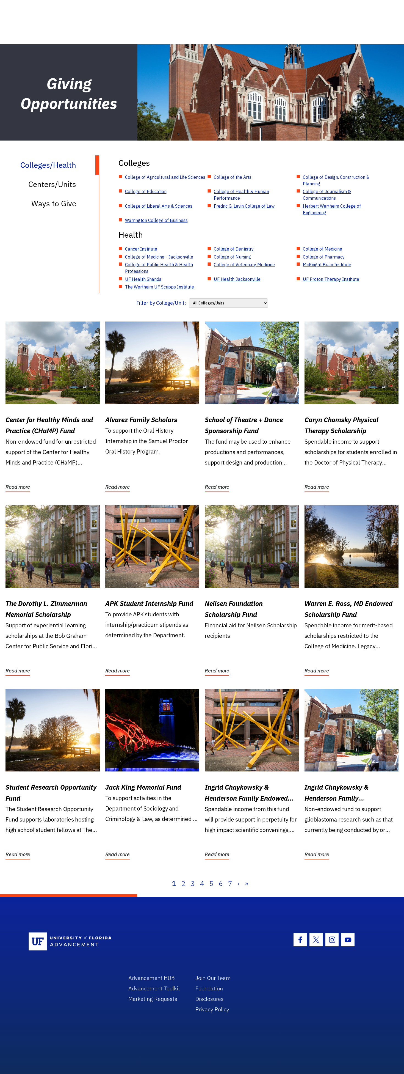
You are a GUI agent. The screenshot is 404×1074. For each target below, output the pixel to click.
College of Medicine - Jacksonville (159, 257)
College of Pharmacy (324, 257)
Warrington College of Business (156, 220)
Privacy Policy (212, 1009)
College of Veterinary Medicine (244, 264)
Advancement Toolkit (154, 988)
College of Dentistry (234, 249)
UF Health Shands (143, 279)
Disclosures (209, 998)
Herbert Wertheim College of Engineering (332, 209)
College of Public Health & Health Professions (159, 268)
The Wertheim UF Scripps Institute (159, 287)
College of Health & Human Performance (241, 195)
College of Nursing (232, 257)
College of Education (146, 191)
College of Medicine (322, 249)
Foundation (209, 988)
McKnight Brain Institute (327, 264)
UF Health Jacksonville (237, 279)
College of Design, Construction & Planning (336, 180)
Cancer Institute (141, 249)
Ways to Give (53, 203)
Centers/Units (52, 184)
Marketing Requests (152, 998)
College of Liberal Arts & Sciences (158, 206)
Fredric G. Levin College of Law (244, 206)
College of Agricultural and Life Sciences (165, 177)
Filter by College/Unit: (161, 303)
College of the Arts (232, 177)
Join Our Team (213, 978)
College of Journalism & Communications (327, 195)
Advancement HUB (151, 978)
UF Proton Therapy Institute (331, 279)
